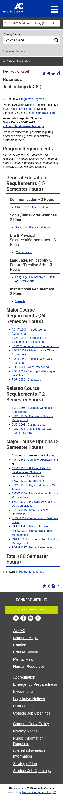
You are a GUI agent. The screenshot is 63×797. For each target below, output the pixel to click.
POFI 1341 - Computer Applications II (35, 459)
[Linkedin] (30, 618)
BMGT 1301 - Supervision (28, 480)
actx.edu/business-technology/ (23, 126)
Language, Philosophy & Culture (35, 277)
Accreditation (24, 677)
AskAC (19, 630)
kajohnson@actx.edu (42, 112)
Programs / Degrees (31, 99)
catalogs (17, 788)
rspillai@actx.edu (21, 108)
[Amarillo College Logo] (13, 8)
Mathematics (24, 252)
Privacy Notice (25, 731)
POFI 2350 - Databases (26, 379)
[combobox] (31, 23)
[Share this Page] (49, 73)
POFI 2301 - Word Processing (30, 367)
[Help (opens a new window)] (58, 73)
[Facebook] (23, 618)
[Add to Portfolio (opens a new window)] (44, 73)
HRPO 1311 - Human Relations (31, 526)
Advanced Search (14, 51)
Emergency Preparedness (35, 684)
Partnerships (23, 706)
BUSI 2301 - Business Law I (29, 424)
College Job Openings (32, 713)
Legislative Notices (29, 699)
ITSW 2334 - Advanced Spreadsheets (35, 346)
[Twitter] (16, 618)
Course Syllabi (25, 652)
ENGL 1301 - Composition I (32, 207)
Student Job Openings (32, 771)
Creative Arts (26, 281)
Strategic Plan (25, 763)
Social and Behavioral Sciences (35, 227)
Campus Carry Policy (31, 724)
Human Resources (29, 666)
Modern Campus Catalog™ (39, 792)
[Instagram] (38, 618)
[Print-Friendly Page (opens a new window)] (53, 73)
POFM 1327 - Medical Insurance (32, 547)
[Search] (56, 40)
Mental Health (25, 659)
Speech (20, 301)
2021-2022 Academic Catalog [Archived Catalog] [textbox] (32, 23)
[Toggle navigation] (54, 9)
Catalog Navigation (19, 61)
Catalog (19, 645)
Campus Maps (25, 638)
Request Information (31, 609)
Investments (23, 691)
